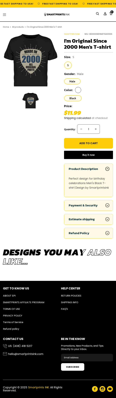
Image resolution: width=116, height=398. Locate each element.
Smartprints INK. (38, 387)
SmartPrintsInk (72, 34)
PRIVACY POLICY (12, 315)
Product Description (83, 169)
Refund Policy (79, 233)
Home (6, 26)
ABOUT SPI (9, 295)
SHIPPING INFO (69, 302)
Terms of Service (13, 322)
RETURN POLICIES (71, 295)
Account (105, 13)
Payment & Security (83, 205)
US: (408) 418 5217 (20, 346)
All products (18, 26)
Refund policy (11, 329)
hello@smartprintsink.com (25, 354)
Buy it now (88, 154)
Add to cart (88, 143)
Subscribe (72, 366)
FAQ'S (64, 309)
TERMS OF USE (11, 309)
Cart (112, 12)
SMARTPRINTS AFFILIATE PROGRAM (23, 302)
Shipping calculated (77, 118)
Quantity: (69, 129)
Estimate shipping (82, 219)
